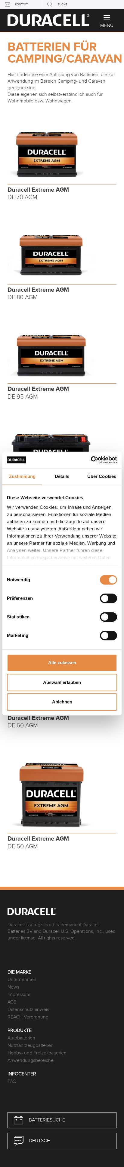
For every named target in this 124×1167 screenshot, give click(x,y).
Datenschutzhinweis (28, 1009)
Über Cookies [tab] (101, 476)
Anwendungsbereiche (31, 1060)
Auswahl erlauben (62, 682)
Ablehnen (62, 701)
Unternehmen (22, 980)
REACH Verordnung (28, 1017)
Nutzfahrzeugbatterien (31, 1045)
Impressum (19, 995)
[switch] (108, 598)
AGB (12, 1002)
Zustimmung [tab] (22, 476)
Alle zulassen (62, 662)
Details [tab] (62, 476)
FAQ (12, 1081)
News (13, 987)
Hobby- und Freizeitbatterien (37, 1053)
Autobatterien (21, 1038)
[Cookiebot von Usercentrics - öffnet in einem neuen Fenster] (90, 460)
